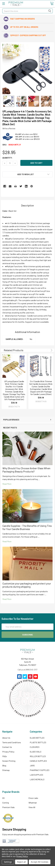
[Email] (10, 186)
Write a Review (8, 128)
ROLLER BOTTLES (38, 756)
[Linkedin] (26, 186)
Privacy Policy (8, 751)
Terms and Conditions (11, 742)
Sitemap (6, 770)
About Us (6, 738)
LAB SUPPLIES (36, 775)
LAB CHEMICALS (37, 779)
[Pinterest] (31, 186)
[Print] (15, 186)
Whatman (33, 802)
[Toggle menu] (3, 3)
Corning (5, 802)
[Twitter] (21, 186)
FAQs (4, 756)
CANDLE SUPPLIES (38, 761)
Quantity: (7, 157)
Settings (8, 861)
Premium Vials (8, 807)
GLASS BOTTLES (37, 738)
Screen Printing (8, 761)
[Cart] (52, 3)
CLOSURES (34, 747)
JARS (32, 765)
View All (32, 807)
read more (6, 484)
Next (51, 350)
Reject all (21, 861)
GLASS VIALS (35, 751)
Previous (48, 350)
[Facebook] (4, 186)
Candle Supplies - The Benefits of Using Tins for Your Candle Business (27, 527)
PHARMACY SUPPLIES (39, 770)
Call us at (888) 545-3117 (27, 669)
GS (3, 798)
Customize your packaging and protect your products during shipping (26, 585)
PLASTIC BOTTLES (38, 742)
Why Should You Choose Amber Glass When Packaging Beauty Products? (26, 470)
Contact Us (7, 747)
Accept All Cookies (39, 861)
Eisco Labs (33, 798)
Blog (4, 765)
